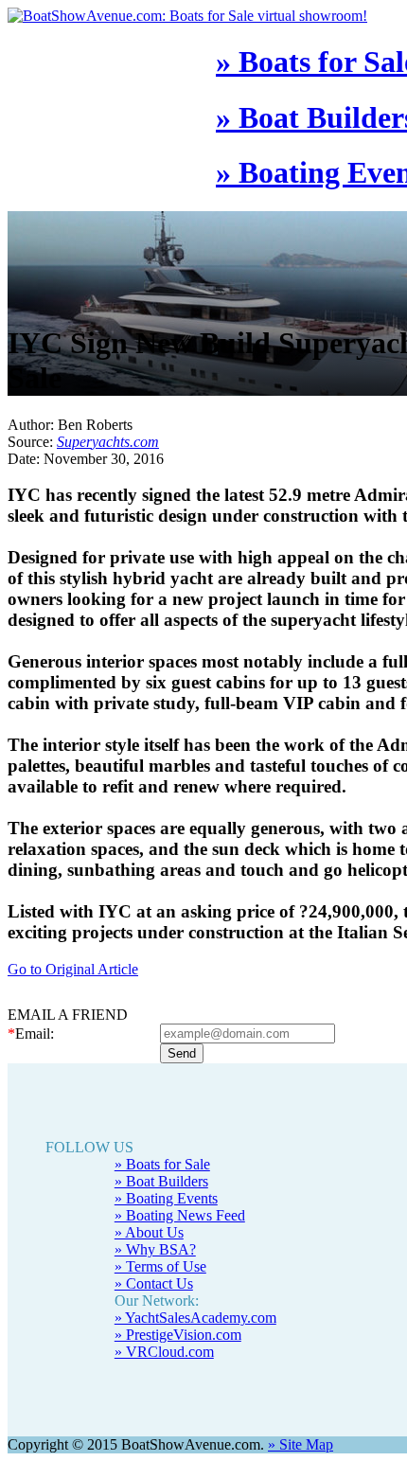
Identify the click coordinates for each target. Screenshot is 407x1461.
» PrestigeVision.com (178, 1335)
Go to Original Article (73, 969)
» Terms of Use (160, 1266)
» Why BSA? (155, 1249)
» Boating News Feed (180, 1215)
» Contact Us (154, 1283)
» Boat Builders (161, 1181)
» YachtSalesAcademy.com (195, 1318)
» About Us (149, 1232)
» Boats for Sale (162, 1164)
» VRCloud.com (164, 1352)
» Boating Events (166, 1198)
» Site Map (300, 1444)
